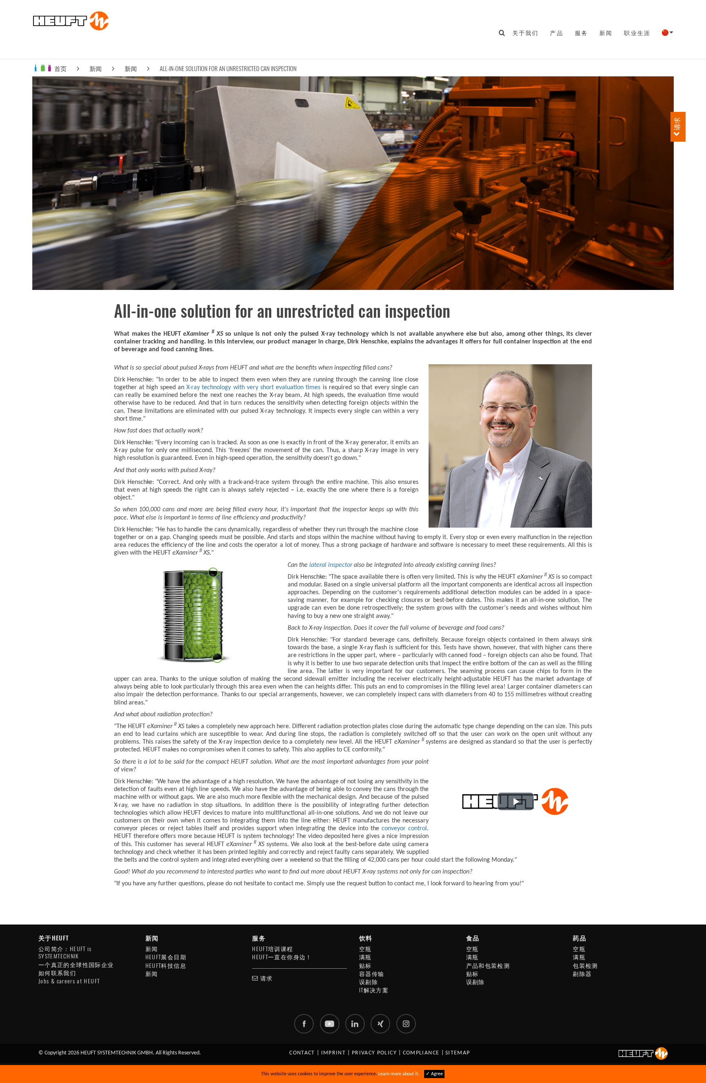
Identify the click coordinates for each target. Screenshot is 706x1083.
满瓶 (365, 957)
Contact (302, 1053)
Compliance (421, 1053)
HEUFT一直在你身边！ (282, 957)
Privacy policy (374, 1053)
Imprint (333, 1053)
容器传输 (371, 974)
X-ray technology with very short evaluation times (253, 387)
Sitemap (457, 1053)
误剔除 (368, 982)
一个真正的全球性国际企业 (76, 965)
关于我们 (525, 33)
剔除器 (582, 974)
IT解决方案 (374, 990)
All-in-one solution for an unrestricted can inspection (228, 68)
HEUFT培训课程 (272, 949)
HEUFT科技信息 (165, 965)
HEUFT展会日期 (165, 957)
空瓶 (365, 949)
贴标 (365, 965)
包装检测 (585, 965)
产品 (556, 33)
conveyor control (404, 828)
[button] (515, 801)
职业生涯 (637, 33)
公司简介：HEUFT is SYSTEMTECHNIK (65, 952)
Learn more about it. (398, 1074)
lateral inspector (330, 565)
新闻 (605, 33)
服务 (581, 33)
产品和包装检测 (488, 965)
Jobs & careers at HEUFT (69, 981)
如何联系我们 (57, 973)
